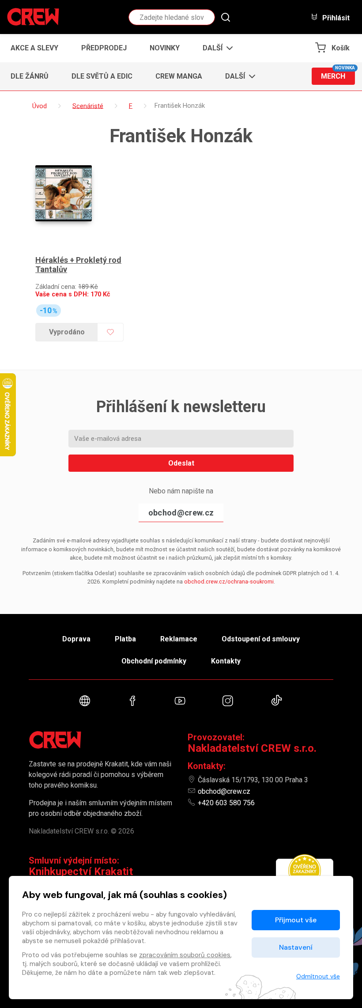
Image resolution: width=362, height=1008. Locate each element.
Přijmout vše (296, 920)
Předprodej (104, 48)
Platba (125, 639)
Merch (338, 74)
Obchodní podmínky (153, 661)
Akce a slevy (34, 48)
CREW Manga (178, 76)
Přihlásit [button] (335, 18)
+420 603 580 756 (226, 803)
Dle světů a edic (102, 76)
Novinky (165, 48)
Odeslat (181, 463)
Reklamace (178, 639)
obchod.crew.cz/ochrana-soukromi (229, 581)
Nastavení (296, 947)
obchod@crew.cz (181, 512)
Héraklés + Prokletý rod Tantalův (78, 264)
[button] (215, 48)
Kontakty (226, 661)
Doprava (76, 639)
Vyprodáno (67, 332)
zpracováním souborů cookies (184, 955)
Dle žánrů (30, 76)
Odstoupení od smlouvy (261, 639)
